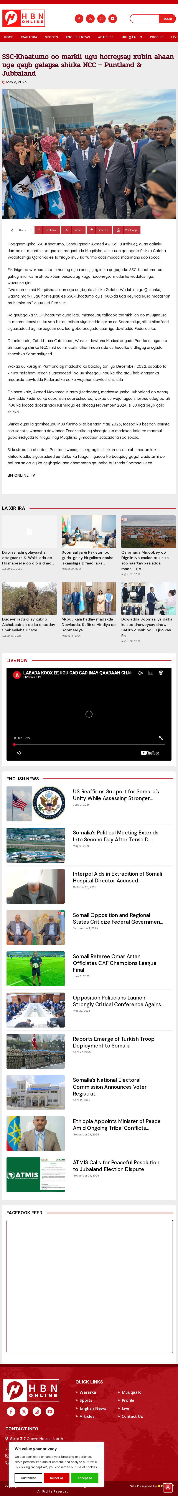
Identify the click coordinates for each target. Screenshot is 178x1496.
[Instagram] (101, 18)
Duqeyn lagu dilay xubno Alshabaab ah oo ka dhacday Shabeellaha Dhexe (28, 625)
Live (125, 1408)
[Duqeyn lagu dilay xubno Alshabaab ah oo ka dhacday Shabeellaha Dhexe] (29, 598)
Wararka (88, 1392)
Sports (86, 1400)
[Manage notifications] (167, 1486)
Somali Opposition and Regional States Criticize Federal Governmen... (118, 918)
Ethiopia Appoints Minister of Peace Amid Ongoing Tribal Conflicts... (117, 1124)
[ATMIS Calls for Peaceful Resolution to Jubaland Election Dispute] (36, 1174)
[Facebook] (79, 18)
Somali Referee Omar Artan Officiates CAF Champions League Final (115, 963)
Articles (87, 1416)
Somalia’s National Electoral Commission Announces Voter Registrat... (110, 1087)
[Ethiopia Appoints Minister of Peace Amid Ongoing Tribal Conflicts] (36, 1133)
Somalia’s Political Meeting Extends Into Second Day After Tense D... (115, 836)
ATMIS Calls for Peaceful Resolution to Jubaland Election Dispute (116, 1166)
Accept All (84, 1478)
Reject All (56, 1478)
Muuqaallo (132, 1392)
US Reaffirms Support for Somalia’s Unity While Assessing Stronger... (116, 795)
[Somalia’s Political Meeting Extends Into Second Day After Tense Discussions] (36, 845)
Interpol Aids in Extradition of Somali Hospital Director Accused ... (117, 877)
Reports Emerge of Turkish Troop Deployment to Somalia (114, 1042)
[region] (56, 1464)
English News (93, 1408)
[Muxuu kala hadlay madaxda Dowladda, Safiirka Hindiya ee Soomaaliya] (89, 598)
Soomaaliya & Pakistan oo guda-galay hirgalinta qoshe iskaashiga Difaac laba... (88, 558)
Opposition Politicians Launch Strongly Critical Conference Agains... (118, 1001)
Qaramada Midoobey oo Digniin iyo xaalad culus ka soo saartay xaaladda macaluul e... (145, 560)
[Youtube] (112, 18)
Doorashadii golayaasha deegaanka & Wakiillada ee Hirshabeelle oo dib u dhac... (28, 558)
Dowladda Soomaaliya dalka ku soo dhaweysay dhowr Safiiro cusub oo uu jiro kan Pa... (147, 627)
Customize (28, 1478)
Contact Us (132, 1416)
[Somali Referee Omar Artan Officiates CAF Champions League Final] (36, 968)
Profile (128, 1400)
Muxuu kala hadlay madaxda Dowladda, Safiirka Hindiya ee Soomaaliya (89, 625)
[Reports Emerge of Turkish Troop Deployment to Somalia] (36, 1051)
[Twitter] (90, 18)
